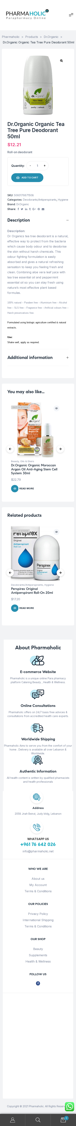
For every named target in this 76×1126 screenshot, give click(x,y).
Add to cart (30, 177)
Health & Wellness (38, 961)
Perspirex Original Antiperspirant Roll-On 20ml (32, 591)
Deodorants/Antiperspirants (39, 199)
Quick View (56, 408)
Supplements (38, 955)
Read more (26, 488)
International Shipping (38, 920)
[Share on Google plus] (34, 209)
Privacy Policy (38, 914)
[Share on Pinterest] (39, 209)
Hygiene (63, 199)
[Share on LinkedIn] (26, 209)
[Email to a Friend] (43, 209)
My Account (38, 885)
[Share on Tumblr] (30, 209)
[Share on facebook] (18, 209)
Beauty (15, 461)
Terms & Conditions (38, 891)
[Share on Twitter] (22, 209)
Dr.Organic (22, 204)
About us (38, 878)
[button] (61, 60)
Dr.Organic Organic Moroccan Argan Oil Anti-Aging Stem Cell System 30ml (34, 469)
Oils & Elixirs (27, 461)
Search (38, 1120)
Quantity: (18, 166)
